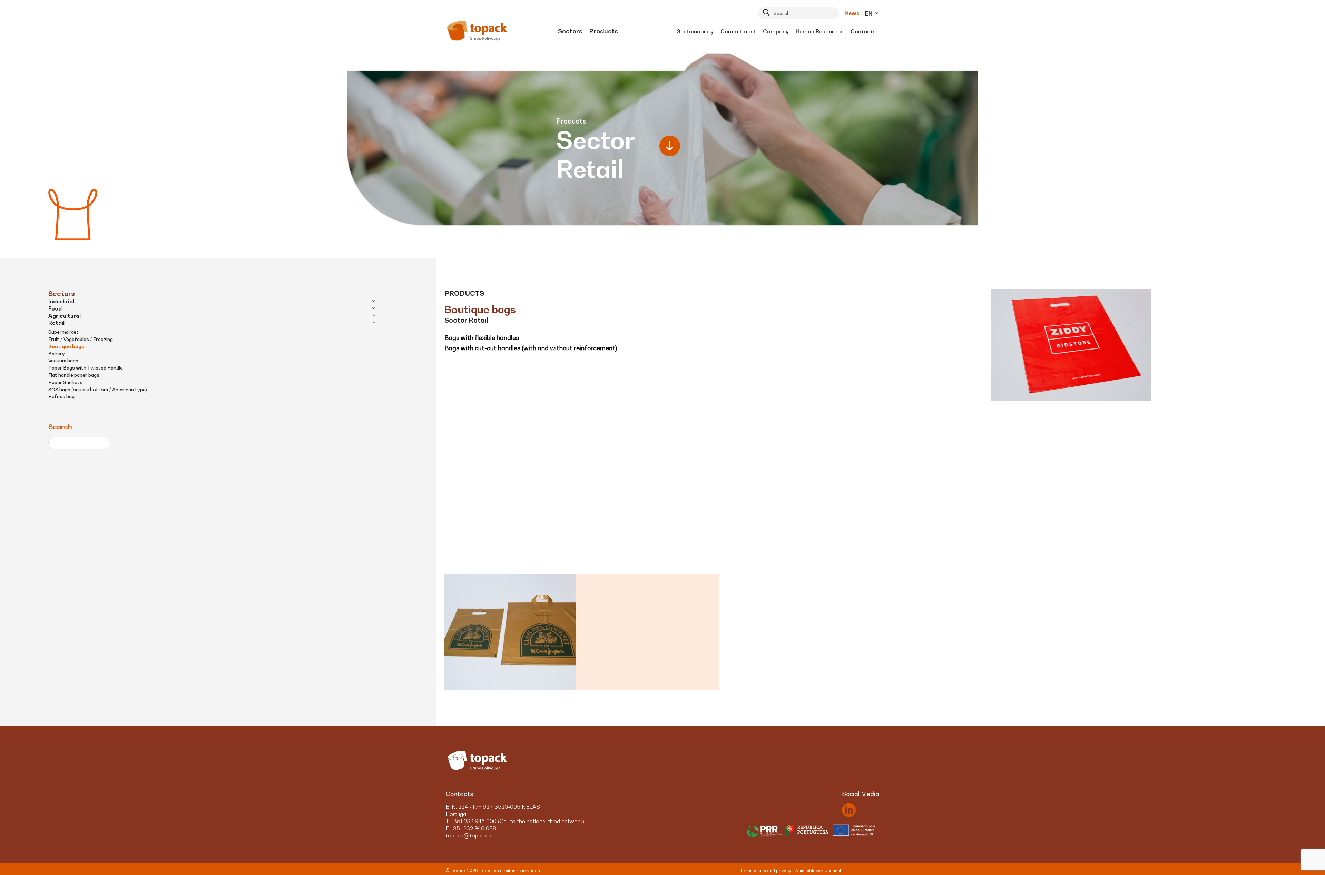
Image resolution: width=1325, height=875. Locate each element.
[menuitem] (570, 31)
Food (55, 308)
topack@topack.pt (469, 835)
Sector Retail (466, 320)
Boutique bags (66, 346)
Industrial (61, 301)
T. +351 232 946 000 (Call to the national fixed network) (515, 821)
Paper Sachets (65, 382)
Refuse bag (61, 396)
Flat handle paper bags (73, 375)
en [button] (869, 13)
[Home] (477, 31)
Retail (56, 322)
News (852, 13)
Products (464, 293)
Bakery (56, 353)
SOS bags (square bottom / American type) (97, 389)
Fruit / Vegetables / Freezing (80, 339)
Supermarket (63, 332)
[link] (570, 31)
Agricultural (64, 315)
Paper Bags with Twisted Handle (85, 368)
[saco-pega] (581, 632)
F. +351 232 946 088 (471, 828)
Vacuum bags (63, 360)
